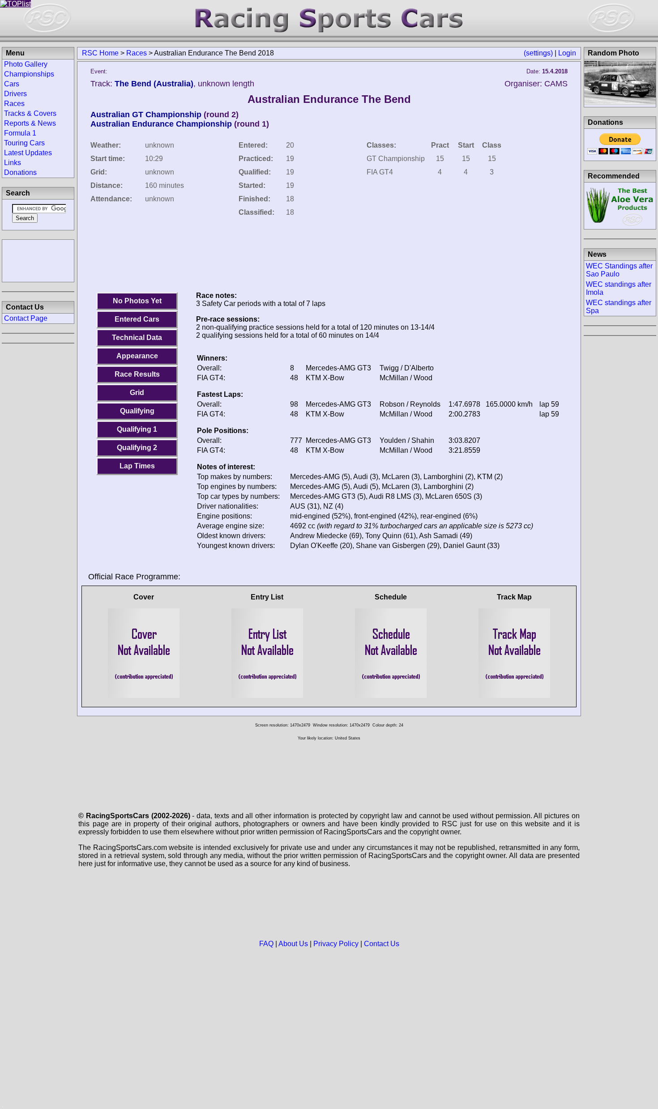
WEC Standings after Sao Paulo (619, 270)
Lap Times (137, 466)
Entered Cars (137, 319)
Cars (11, 84)
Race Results (137, 374)
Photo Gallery (25, 64)
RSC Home (100, 53)
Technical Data (137, 337)
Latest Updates (28, 153)
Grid (137, 392)
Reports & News (30, 123)
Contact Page (25, 318)
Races (136, 53)
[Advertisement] (38, 260)
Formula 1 (20, 133)
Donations (20, 172)
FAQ (266, 944)
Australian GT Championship (145, 114)
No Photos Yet (137, 301)
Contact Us (381, 944)
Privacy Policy (336, 944)
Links (12, 162)
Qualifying (137, 411)
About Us (293, 944)
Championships (29, 74)
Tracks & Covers (30, 113)
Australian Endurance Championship (161, 123)
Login (567, 53)
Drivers (15, 94)
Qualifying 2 (137, 447)
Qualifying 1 (137, 429)
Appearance (137, 356)
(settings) (538, 53)
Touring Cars (24, 143)
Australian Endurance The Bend (329, 99)
